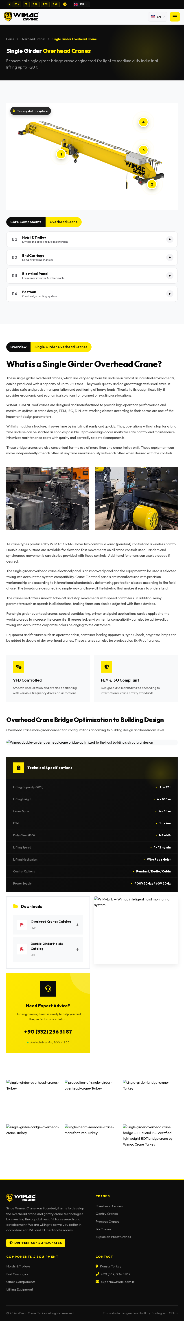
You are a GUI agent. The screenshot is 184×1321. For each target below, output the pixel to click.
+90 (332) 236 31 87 (48, 1031)
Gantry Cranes (107, 1213)
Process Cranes (107, 1221)
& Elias (173, 1313)
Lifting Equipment (19, 1289)
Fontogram (159, 1313)
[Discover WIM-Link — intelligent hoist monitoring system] (136, 930)
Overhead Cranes (33, 39)
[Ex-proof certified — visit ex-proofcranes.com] (65, 4)
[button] (92, 239)
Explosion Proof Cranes (113, 1237)
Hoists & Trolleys (18, 1266)
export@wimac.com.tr (117, 1282)
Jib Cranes (103, 1229)
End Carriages (17, 1274)
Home (10, 39)
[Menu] (175, 17)
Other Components (20, 1282)
